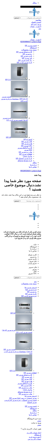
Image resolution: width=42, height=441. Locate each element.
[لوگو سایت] (34, 16)
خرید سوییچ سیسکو (25, 160)
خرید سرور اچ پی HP (24, 62)
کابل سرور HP (26, 141)
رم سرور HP (27, 54)
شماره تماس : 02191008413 (30, 42)
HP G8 (8, 137)
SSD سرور (28, 150)
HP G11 (8, 80)
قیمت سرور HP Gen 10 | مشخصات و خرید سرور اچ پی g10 (14, 99)
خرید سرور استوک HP (24, 158)
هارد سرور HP (27, 144)
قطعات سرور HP (25, 154)
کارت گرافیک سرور (25, 148)
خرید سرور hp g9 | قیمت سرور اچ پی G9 (17, 331)
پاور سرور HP (27, 58)
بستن (39, 421)
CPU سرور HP (26, 146)
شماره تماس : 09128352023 (30, 171)
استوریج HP (28, 139)
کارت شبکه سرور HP (24, 52)
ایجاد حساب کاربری (34, 433)
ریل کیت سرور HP (25, 60)
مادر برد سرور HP (25, 152)
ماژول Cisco (27, 156)
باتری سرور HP (26, 56)
